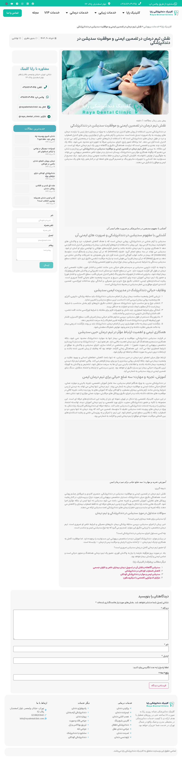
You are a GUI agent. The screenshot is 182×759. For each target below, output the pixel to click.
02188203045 (128, 4)
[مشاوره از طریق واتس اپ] (175, 3)
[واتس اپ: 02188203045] (47, 96)
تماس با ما (12, 13)
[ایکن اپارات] (6, 3)
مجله (35, 12)
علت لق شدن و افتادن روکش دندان (45, 187)
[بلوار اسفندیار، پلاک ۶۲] (109, 3)
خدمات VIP (52, 12)
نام (52, 215)
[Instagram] (22, 3)
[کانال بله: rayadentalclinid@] (48, 107)
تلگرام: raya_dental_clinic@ (32, 116)
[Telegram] (17, 3)
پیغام (51, 245)
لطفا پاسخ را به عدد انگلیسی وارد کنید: (151, 667)
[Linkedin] (27, 3)
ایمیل (50, 235)
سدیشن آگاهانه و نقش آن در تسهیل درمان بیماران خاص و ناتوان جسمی (126, 567)
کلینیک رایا (133, 12)
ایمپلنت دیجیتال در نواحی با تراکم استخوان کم (44, 150)
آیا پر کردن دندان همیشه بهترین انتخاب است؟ (44, 199)
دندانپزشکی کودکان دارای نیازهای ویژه (44, 175)
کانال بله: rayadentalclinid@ (32, 107)
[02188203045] (139, 3)
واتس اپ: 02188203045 (32, 97)
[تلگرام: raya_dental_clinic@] (48, 116)
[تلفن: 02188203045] (45, 86)
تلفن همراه (48, 225)
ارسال (46, 265)
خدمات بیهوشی (151, 27)
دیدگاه (165, 608)
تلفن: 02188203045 (32, 87)
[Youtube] (12, 3)
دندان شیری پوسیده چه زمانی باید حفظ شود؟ (45, 137)
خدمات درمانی (79, 12)
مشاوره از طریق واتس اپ (161, 4)
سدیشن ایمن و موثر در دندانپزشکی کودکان (140, 574)
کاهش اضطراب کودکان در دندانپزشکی (142, 571)
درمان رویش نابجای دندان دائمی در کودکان (44, 162)
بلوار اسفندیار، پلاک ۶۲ (95, 4)
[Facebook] (33, 3)
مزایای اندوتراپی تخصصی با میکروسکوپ (141, 578)
